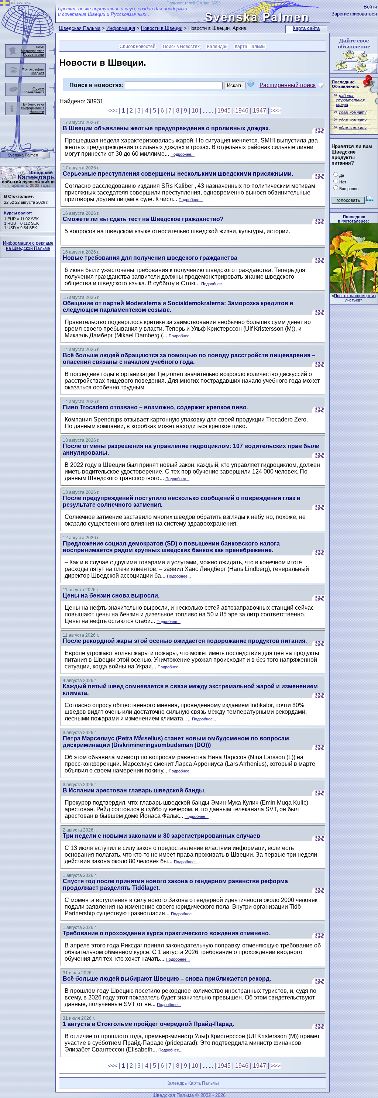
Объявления (33, 92)
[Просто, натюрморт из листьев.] (354, 291)
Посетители (33, 54)
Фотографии (33, 69)
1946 (241, 110)
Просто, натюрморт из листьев (355, 297)
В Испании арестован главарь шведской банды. (134, 790)
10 (195, 110)
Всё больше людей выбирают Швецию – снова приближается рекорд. (167, 978)
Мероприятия (32, 51)
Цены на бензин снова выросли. (111, 595)
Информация (120, 28)
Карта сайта (306, 28)
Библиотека (33, 104)
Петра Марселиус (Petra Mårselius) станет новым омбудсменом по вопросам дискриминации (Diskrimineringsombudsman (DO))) (176, 741)
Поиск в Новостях (181, 46)
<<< (112, 110)
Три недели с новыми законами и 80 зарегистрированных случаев (161, 836)
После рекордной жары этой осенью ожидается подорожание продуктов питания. (185, 641)
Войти (370, 7)
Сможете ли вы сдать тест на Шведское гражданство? (143, 219)
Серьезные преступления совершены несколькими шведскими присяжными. (178, 174)
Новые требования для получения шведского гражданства (150, 258)
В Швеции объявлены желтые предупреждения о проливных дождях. (166, 128)
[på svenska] (5, 4)
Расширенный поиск (288, 85)
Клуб (40, 47)
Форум (38, 88)
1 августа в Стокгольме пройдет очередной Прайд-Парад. (148, 1024)
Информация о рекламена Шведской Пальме (28, 246)
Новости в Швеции (161, 28)
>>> (276, 110)
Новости (37, 112)
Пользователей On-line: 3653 (193, 3)
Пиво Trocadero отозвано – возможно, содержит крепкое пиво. (155, 407)
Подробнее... (183, 154)
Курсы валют (17, 213)
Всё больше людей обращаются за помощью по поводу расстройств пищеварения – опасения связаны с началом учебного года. (189, 358)
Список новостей (137, 46)
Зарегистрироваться (354, 14)
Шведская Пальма (79, 28)
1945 (224, 110)
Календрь (217, 46)
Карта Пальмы (250, 46)
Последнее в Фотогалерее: (353, 218)
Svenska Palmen (23, 155)
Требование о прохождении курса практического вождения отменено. (166, 933)
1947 (259, 110)
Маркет (37, 73)
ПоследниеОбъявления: (345, 84)
